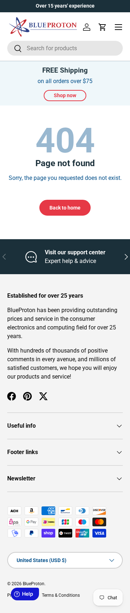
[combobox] (65, 48)
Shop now (65, 95)
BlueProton (33, 583)
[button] (102, 27)
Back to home (65, 208)
